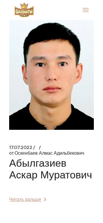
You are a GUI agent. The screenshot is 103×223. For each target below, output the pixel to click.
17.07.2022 (20, 147)
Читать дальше (25, 199)
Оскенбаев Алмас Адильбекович (46, 153)
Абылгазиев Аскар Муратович (50, 169)
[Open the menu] (86, 10)
